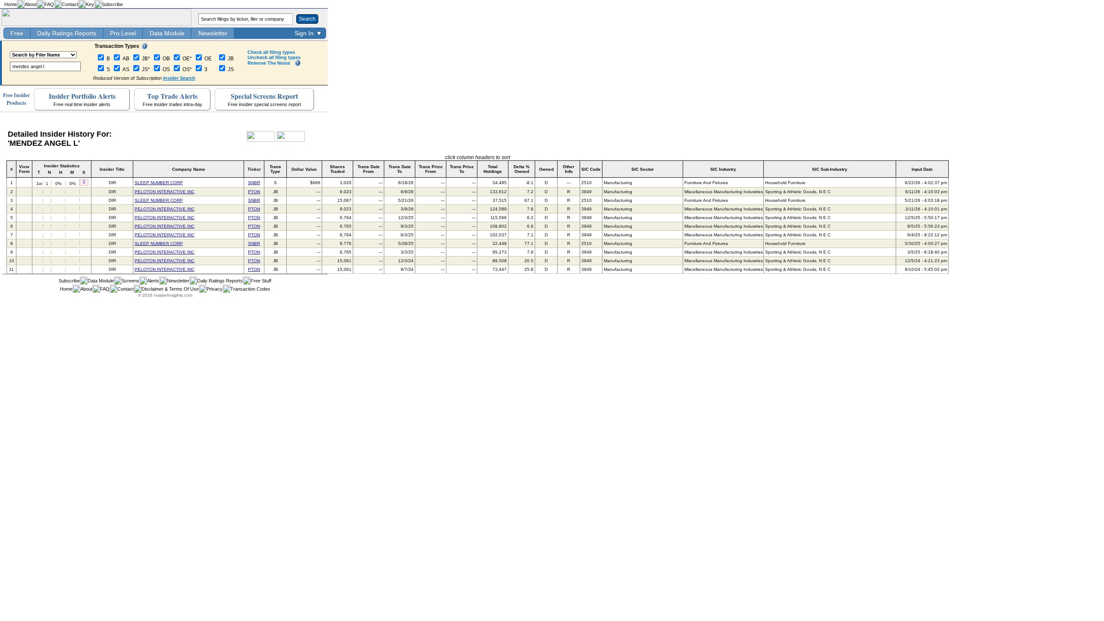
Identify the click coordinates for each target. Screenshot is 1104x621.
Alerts (153, 280)
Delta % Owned (522, 169)
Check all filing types (271, 52)
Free (16, 33)
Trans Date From (369, 169)
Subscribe (112, 4)
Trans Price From (431, 169)
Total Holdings (492, 169)
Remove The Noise (269, 63)
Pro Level (123, 33)
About (31, 4)
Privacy (215, 289)
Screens (130, 280)
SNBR (254, 182)
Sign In (304, 33)
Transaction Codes (250, 289)
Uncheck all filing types (274, 57)
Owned (546, 169)
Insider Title (112, 169)
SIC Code (591, 169)
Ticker (254, 169)
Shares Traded (337, 169)
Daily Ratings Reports (66, 33)
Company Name (188, 169)
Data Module (167, 33)
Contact (70, 4)
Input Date (922, 169)
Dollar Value (304, 169)
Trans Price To (462, 169)
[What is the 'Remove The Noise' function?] (298, 64)
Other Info (568, 169)
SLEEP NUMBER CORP (159, 182)
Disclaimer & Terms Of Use (170, 289)
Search (307, 19)
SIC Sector (642, 169)
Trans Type (275, 169)
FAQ (49, 4)
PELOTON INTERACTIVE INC (164, 191)
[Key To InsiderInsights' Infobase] (144, 47)
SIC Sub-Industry (829, 169)
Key (90, 4)
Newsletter (212, 33)
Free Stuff (261, 280)
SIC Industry (723, 169)
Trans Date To (400, 169)
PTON (254, 191)
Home (10, 4)
